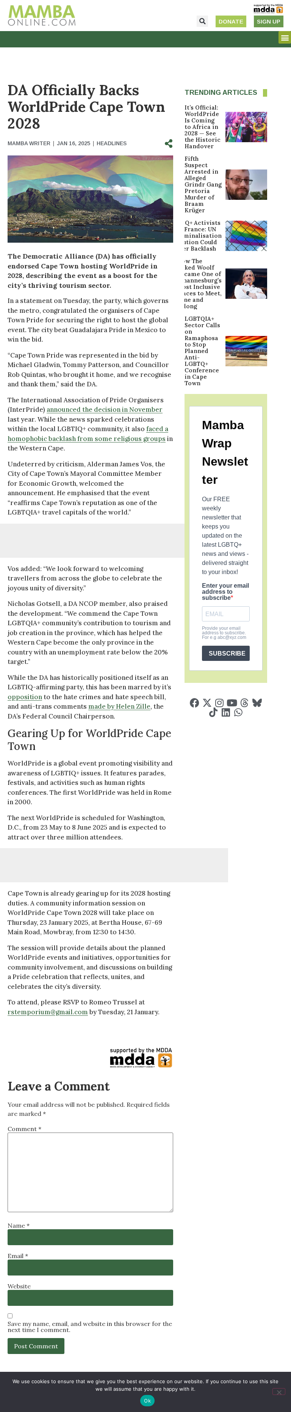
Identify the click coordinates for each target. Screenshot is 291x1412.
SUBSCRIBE (227, 653)
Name (19, 1225)
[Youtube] (232, 703)
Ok (147, 1401)
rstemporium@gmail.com (48, 1012)
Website (19, 1286)
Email (18, 1256)
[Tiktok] (213, 712)
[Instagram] (219, 703)
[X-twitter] (207, 703)
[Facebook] (194, 703)
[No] (278, 1391)
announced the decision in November (105, 409)
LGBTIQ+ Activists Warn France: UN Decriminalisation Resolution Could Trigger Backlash (194, 236)
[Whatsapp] (238, 712)
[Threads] (244, 703)
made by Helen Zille (119, 706)
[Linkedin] (225, 712)
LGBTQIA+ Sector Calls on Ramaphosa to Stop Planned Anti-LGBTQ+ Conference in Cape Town (202, 350)
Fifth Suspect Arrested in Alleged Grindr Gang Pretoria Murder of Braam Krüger (203, 184)
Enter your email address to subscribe (225, 592)
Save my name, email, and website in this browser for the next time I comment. (90, 1327)
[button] (202, 21)
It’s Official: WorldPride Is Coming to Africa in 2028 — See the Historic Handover (203, 126)
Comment (24, 1129)
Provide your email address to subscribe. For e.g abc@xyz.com (224, 633)
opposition (25, 697)
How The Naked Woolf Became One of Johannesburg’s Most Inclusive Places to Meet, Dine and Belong (199, 283)
